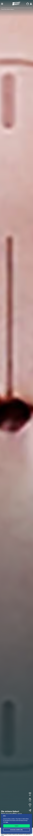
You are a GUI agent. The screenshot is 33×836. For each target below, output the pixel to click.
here (7, 822)
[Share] (30, 810)
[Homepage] (16, 3)
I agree (16, 826)
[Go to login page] (31, 4)
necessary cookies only (16, 829)
